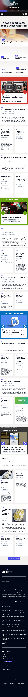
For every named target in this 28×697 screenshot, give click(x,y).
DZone (14, 687)
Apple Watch (18, 451)
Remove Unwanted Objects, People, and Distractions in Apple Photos (14, 613)
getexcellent (5, 137)
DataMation (11, 683)
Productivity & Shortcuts (9, 430)
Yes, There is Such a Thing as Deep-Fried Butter (13, 230)
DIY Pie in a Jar (20, 408)
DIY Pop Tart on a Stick (6, 252)
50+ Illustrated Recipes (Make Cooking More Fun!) (6, 359)
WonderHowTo (3, 10)
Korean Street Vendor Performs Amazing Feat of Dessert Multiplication (5, 132)
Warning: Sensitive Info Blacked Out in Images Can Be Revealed (14, 642)
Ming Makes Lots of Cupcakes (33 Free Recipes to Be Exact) (13, 158)
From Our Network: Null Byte (14, 200)
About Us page (22, 596)
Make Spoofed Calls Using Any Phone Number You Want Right (13, 639)
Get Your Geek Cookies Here (20, 474)
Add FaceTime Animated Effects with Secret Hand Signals (13, 627)
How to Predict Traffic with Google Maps (11, 624)
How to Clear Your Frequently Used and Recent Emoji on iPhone (14, 635)
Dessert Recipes (14, 7)
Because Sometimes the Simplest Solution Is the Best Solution (21, 178)
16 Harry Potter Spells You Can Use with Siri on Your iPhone (13, 621)
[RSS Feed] (20, 601)
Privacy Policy (5, 654)
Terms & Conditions (6, 651)
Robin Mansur (5, 111)
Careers (6, 661)
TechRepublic (22, 679)
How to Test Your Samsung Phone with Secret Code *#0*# (13, 631)
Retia (19, 221)
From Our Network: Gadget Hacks (14, 79)
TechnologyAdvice (12, 679)
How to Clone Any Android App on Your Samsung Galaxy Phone (13, 617)
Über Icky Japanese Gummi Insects (10, 381)
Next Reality (17, 10)
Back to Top (5, 670)
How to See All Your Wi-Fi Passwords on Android (12, 610)
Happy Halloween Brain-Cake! (20, 538)
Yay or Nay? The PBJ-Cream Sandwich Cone (20, 131)
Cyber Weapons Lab (12, 221)
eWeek (5, 683)
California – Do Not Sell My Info (9, 658)
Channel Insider (20, 683)
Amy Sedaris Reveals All (19, 295)
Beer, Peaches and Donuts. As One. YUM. (6, 178)
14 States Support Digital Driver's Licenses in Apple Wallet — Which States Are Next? (13, 448)
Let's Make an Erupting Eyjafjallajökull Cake (13, 343)
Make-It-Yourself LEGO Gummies (5, 538)
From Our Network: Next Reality (14, 313)
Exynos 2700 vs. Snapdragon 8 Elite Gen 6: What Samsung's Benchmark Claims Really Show (13, 97)
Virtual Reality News (13, 334)
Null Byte (23, 10)
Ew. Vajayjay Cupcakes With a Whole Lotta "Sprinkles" (20, 359)
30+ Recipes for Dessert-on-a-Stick (6, 401)
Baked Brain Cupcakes (4, 483)
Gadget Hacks (10, 10)
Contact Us (4, 656)
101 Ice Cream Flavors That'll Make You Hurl (13, 277)
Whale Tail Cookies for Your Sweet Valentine (13, 109)
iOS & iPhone (12, 451)
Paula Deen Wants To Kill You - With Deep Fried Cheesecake (21, 254)
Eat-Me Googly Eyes (6, 458)
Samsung (11, 101)
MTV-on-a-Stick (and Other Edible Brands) (6, 296)
